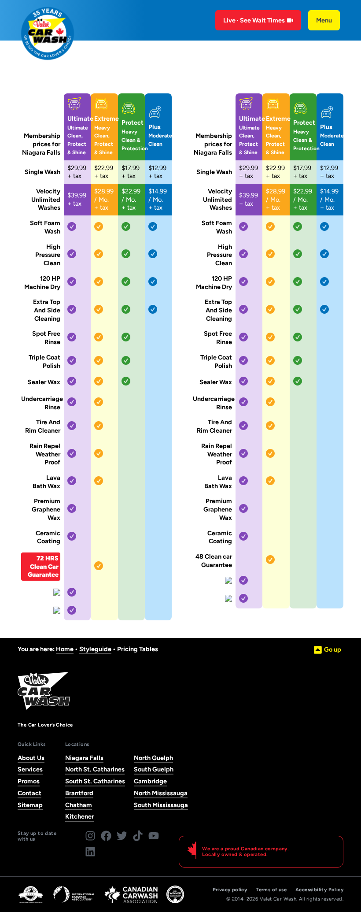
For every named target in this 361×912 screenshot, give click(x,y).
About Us (31, 758)
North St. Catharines (95, 769)
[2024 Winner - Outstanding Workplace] (175, 894)
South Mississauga (161, 805)
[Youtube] (153, 835)
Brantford (79, 793)
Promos (29, 781)
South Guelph (153, 769)
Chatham (78, 805)
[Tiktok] (138, 835)
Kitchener (79, 816)
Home (65, 649)
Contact (29, 793)
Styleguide (95, 649)
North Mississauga (161, 793)
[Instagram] (90, 835)
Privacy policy (230, 890)
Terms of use (271, 890)
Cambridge (150, 781)
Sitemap (30, 805)
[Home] (47, 33)
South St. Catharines (95, 781)
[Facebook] (106, 835)
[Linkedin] (90, 851)
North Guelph (153, 758)
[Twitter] (122, 835)
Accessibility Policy (319, 890)
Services (30, 769)
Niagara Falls (84, 758)
